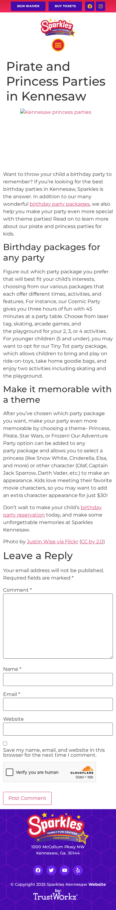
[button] (58, 45)
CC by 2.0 (92, 542)
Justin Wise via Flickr (52, 542)
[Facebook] (89, 6)
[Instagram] (100, 6)
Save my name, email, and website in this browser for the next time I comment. (54, 753)
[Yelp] (78, 870)
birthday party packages (60, 204)
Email (11, 694)
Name (12, 669)
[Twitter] (51, 870)
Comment (17, 590)
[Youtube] (65, 870)
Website (13, 719)
